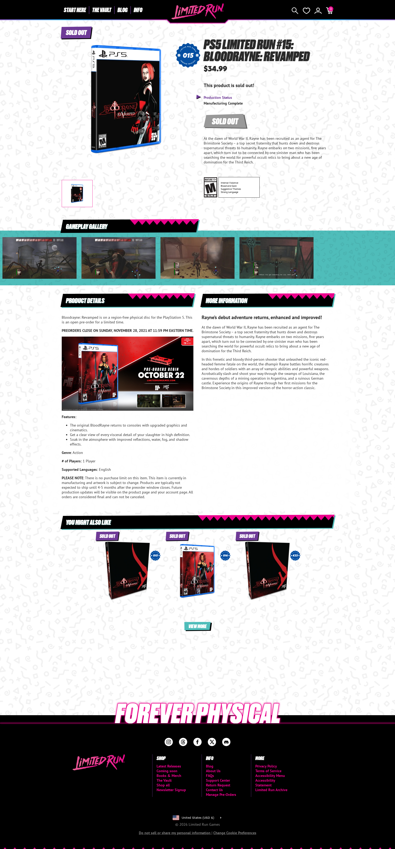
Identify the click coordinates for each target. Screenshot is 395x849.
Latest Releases (169, 766)
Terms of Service (268, 771)
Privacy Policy (266, 766)
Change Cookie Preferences (234, 832)
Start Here (75, 9)
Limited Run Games (197, 11)
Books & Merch (169, 775)
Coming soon (167, 771)
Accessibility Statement (265, 782)
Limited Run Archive (271, 789)
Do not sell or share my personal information (175, 832)
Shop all (163, 785)
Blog (122, 9)
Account (318, 10)
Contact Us (214, 789)
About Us (213, 771)
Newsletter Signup (171, 789)
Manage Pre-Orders (221, 794)
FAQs (210, 775)
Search (295, 10)
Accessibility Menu (270, 775)
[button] (68, 96)
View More (197, 626)
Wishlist (306, 10)
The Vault (101, 9)
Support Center (218, 780)
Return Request (218, 785)
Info (138, 9)
